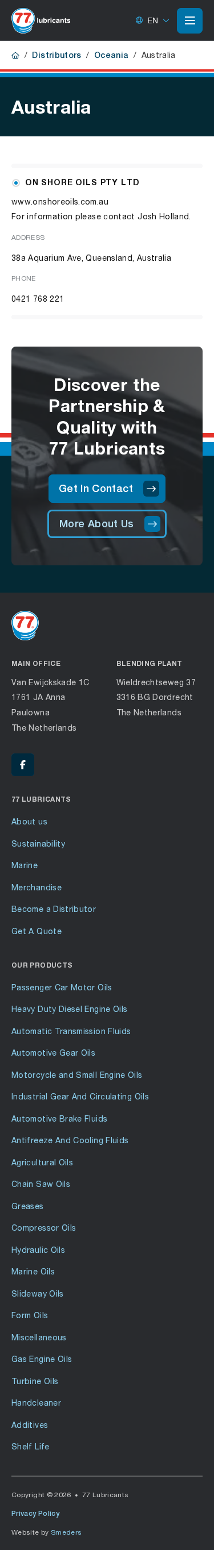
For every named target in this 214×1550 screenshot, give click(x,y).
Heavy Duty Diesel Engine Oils (69, 1009)
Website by (46, 1532)
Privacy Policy (35, 1514)
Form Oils (29, 1315)
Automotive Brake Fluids (59, 1118)
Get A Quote (36, 931)
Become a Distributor (53, 909)
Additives (29, 1425)
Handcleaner (36, 1402)
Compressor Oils (43, 1227)
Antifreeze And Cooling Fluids (69, 1140)
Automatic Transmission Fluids (71, 1031)
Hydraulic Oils (38, 1250)
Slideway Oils (37, 1293)
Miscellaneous (39, 1337)
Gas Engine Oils (41, 1359)
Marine (24, 865)
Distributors (56, 55)
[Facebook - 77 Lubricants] (22, 764)
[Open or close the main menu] (190, 20)
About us (29, 821)
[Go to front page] (40, 20)
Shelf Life (30, 1446)
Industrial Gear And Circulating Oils (80, 1096)
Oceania (111, 55)
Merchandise (36, 887)
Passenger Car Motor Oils (61, 987)
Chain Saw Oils (40, 1184)
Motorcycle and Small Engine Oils (77, 1075)
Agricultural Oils (42, 1162)
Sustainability (38, 843)
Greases (27, 1206)
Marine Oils (33, 1271)
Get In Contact (96, 488)
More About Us (96, 524)
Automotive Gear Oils (53, 1052)
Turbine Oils (34, 1381)
